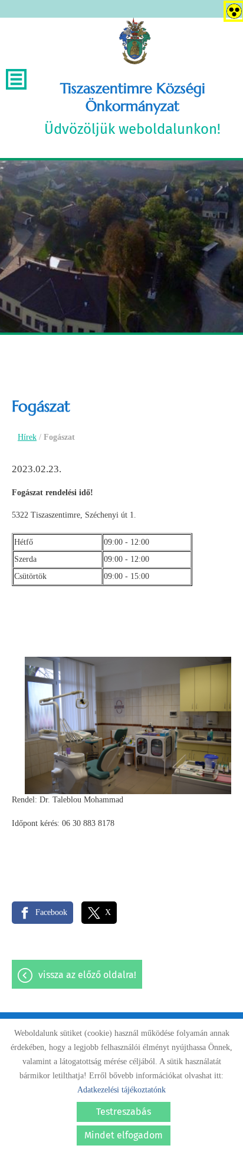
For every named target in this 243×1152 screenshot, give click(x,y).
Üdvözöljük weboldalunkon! (132, 108)
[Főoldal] (135, 41)
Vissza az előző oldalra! (87, 974)
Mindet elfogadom (123, 1135)
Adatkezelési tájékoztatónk (121, 1089)
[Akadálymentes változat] (231, 8)
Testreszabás (123, 1111)
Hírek (27, 437)
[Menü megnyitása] (16, 79)
